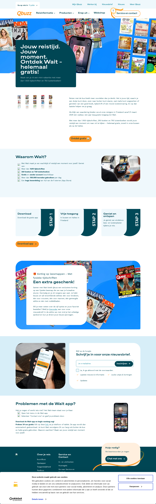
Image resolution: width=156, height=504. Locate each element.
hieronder (53, 309)
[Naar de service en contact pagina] (113, 10)
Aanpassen (134, 486)
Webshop (99, 13)
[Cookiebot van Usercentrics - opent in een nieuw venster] (15, 499)
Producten (65, 13)
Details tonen (37, 499)
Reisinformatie (44, 13)
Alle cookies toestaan (135, 478)
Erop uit (82, 13)
